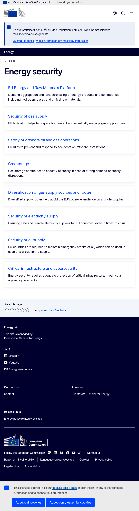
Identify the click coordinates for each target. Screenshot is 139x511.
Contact (9, 394)
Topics (11, 60)
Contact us (94, 452)
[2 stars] (9, 309)
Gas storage (18, 164)
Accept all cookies (28, 502)
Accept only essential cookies (70, 502)
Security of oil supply (26, 240)
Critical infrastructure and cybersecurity (42, 268)
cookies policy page (64, 487)
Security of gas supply (27, 116)
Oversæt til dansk (23, 40)
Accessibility (32, 466)
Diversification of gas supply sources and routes (50, 192)
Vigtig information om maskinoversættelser (62, 40)
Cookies (85, 459)
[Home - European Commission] (14, 12)
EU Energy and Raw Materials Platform (41, 87)
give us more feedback (52, 310)
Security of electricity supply (33, 216)
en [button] (115, 13)
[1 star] (6, 309)
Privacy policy (103, 459)
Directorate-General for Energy (91, 394)
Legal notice (11, 466)
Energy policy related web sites (23, 418)
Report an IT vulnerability (19, 459)
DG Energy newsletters (18, 369)
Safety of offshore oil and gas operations (43, 140)
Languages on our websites (57, 459)
